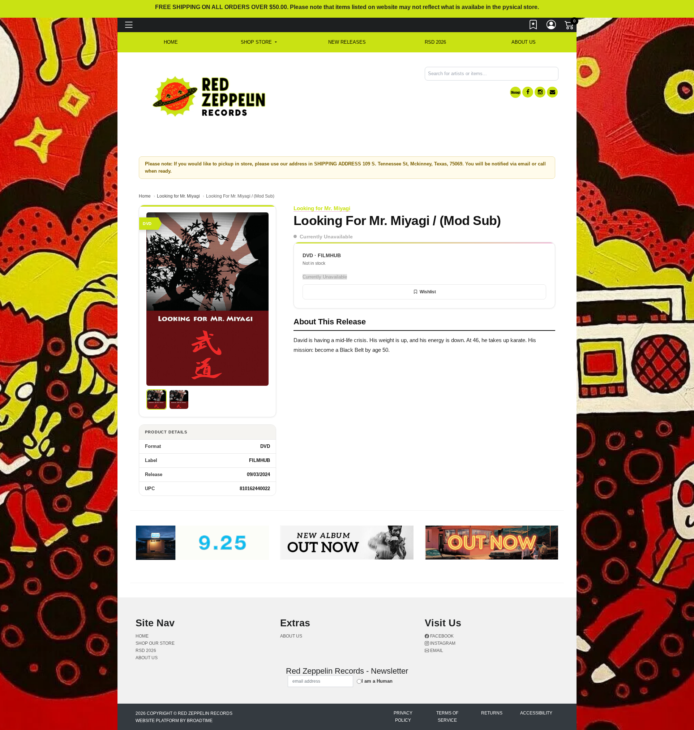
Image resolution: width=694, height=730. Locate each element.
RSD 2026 (435, 42)
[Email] (552, 92)
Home (145, 196)
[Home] (209, 96)
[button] (258, 42)
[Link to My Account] (552, 26)
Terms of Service (447, 716)
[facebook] (528, 92)
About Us (523, 42)
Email (436, 650)
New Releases (347, 42)
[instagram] (540, 92)
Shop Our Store (155, 643)
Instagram (442, 643)
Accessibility (536, 713)
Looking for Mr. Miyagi (178, 196)
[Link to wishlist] (533, 26)
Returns (491, 713)
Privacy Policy (403, 716)
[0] (570, 26)
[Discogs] (515, 92)
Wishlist (428, 291)
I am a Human (377, 681)
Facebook (441, 636)
